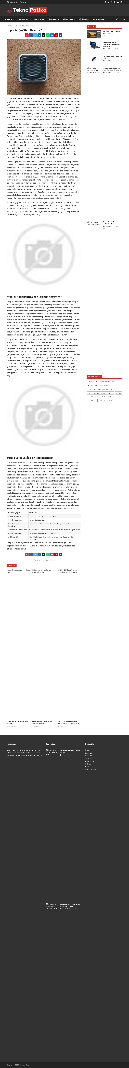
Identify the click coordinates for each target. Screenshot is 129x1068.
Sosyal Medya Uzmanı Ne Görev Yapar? (71, 751)
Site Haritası (89, 758)
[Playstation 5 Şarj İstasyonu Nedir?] (94, 59)
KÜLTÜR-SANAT (84, 19)
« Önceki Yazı (37, 560)
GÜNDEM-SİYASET (23, 19)
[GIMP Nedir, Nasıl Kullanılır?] (94, 34)
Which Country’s (90, 769)
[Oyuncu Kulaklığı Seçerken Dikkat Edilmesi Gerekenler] (94, 142)
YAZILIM (111, 397)
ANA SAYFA (10, 19)
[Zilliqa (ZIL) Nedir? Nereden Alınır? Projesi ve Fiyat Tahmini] (69, 644)
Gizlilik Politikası (90, 756)
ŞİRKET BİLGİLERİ (105, 400)
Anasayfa (9, 25)
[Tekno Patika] (27, 10)
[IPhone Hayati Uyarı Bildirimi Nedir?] (94, 296)
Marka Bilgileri (89, 761)
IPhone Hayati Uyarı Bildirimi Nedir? (109, 223)
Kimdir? (87, 767)
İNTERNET (92, 400)
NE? (110, 19)
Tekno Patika (108, 33)
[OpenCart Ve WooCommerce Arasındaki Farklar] (43, 644)
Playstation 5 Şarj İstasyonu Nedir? (112, 57)
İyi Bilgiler (88, 764)
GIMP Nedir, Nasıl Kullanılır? (112, 31)
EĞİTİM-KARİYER (53, 19)
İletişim (87, 750)
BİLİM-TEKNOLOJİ (69, 19)
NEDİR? (91, 397)
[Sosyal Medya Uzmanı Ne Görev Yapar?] (18, 644)
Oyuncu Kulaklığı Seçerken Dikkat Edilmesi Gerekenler (112, 69)
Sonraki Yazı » (50, 560)
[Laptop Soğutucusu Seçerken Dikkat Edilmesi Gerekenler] (94, 45)
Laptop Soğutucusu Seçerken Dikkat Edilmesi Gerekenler (111, 44)
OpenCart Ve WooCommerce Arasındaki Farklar (70, 905)
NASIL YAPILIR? (107, 393)
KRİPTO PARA (93, 393)
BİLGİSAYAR (93, 382)
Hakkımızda (89, 753)
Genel (15, 25)
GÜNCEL (91, 389)
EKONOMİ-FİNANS (99, 19)
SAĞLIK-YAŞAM (39, 19)
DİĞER (118, 19)
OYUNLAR (101, 397)
